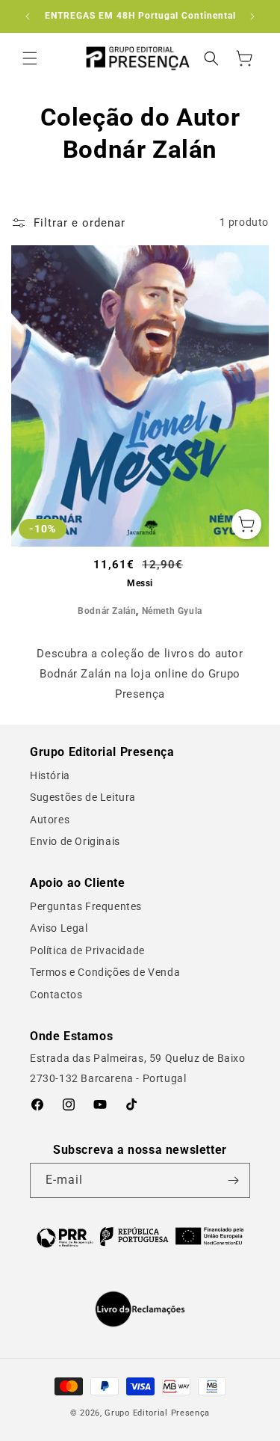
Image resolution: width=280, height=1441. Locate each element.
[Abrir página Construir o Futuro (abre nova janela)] (140, 1236)
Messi (140, 583)
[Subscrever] (233, 1180)
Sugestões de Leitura (83, 797)
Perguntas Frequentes (86, 906)
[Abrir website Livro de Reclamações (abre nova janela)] (140, 1309)
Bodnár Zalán (107, 611)
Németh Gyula (172, 611)
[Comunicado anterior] (27, 16)
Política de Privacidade (87, 950)
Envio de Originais (75, 841)
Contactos (56, 995)
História (50, 775)
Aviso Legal (59, 928)
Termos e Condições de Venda (105, 972)
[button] (29, 58)
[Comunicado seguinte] (252, 16)
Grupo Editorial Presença (157, 1413)
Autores (49, 820)
